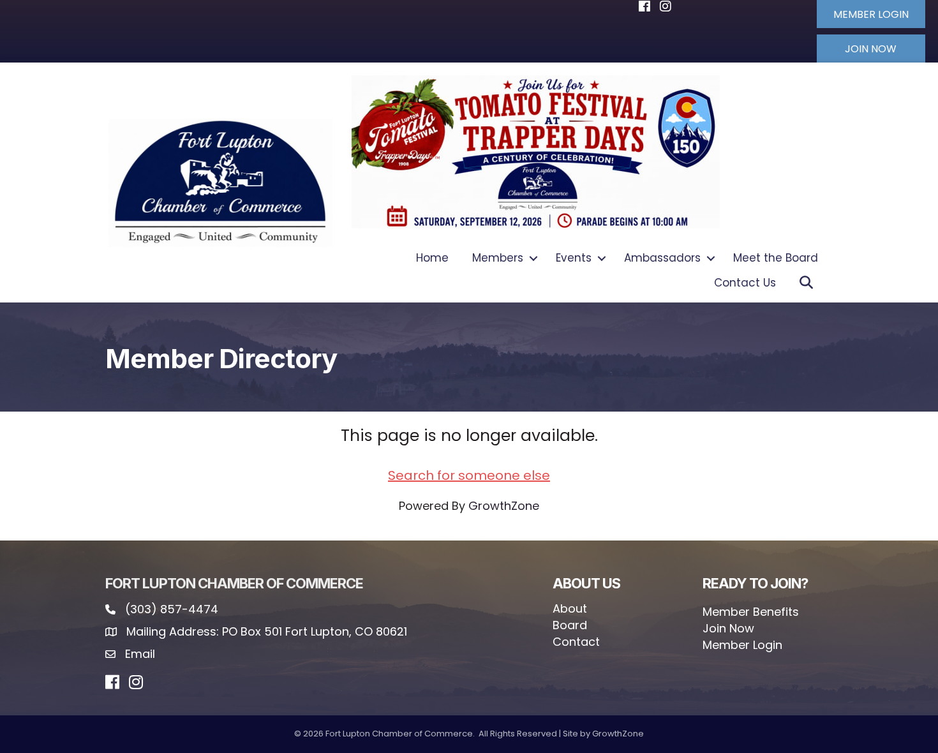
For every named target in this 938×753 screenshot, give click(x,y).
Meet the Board (775, 257)
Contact (576, 642)
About (570, 608)
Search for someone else (469, 475)
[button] (871, 14)
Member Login (742, 645)
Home (432, 257)
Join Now (728, 628)
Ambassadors (662, 257)
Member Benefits (751, 612)
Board (570, 625)
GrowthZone (503, 506)
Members (497, 257)
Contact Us (745, 282)
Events (574, 257)
